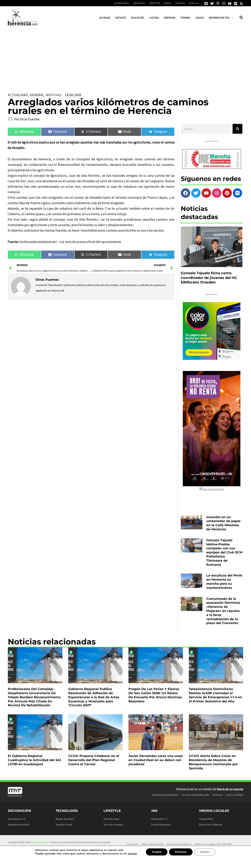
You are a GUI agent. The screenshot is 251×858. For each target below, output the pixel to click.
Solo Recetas (111, 819)
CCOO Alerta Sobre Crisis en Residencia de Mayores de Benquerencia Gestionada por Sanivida (213, 762)
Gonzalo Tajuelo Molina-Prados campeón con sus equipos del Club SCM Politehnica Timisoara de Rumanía (224, 552)
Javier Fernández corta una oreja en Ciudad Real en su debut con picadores (155, 760)
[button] (231, 17)
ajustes (132, 853)
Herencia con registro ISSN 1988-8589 (213, 844)
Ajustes (204, 852)
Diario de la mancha (230, 789)
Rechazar (181, 852)
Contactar (180, 3)
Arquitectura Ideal (18, 824)
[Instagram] (224, 3)
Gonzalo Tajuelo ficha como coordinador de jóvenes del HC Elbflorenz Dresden (209, 277)
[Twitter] (212, 3)
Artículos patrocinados (165, 795)
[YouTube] (229, 3)
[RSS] (241, 3)
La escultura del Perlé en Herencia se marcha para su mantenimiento (224, 581)
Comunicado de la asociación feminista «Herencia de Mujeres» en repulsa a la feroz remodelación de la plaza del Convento (223, 611)
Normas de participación (179, 844)
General (37, 95)
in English (193, 3)
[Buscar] (237, 129)
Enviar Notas (139, 3)
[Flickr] (235, 3)
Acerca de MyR (234, 795)
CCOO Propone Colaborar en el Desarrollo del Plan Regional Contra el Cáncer (93, 760)
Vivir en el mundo (113, 824)
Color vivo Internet (40, 842)
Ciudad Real (206, 819)
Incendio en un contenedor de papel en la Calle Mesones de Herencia (223, 523)
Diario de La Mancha (210, 824)
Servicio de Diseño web (195, 795)
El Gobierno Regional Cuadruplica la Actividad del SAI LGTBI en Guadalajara (34, 760)
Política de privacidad (152, 844)
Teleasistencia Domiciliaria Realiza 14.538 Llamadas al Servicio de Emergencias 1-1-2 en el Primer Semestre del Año (215, 695)
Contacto (217, 795)
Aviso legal (132, 844)
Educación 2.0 (159, 819)
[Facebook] (206, 3)
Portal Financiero (161, 824)
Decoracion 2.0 (16, 819)
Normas (167, 3)
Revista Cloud (64, 824)
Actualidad (18, 95)
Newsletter (154, 3)
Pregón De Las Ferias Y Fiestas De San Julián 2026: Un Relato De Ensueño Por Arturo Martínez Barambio (155, 695)
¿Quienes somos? (121, 3)
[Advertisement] (125, 58)
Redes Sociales (65, 819)
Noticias (53, 95)
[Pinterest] (218, 3)
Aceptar (157, 852)
